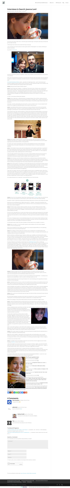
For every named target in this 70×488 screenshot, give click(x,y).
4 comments (24, 11)
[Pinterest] (24, 392)
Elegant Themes (14, 484)
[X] (10, 392)
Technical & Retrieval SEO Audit (27, 480)
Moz (21, 408)
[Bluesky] (22, 392)
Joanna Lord (15, 49)
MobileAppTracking (32, 241)
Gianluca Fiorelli (11, 11)
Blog (63, 2)
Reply (45, 401)
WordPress (24, 484)
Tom (13, 421)
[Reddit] (12, 392)
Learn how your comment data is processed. (28, 473)
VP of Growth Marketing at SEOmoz (13, 82)
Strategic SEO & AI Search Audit (13, 480)
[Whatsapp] (16, 392)
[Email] (18, 392)
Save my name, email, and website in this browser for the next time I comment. (22, 459)
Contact (66, 2)
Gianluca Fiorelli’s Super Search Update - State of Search (18, 429)
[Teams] (20, 392)
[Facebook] (8, 392)
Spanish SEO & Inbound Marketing (14, 482)
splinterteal (14, 407)
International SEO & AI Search (42, 480)
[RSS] (26, 392)
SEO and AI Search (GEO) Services (41, 2)
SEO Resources (58, 2)
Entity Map (29, 482)
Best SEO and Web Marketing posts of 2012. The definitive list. (18, 432)
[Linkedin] (14, 392)
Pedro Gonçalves (15, 400)
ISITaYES (35, 197)
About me (51, 2)
